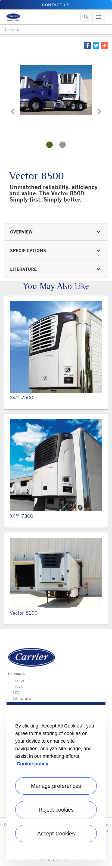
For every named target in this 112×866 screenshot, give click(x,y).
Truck (18, 686)
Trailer (18, 680)
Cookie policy (32, 763)
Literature (22, 698)
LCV (16, 692)
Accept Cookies (56, 834)
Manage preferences (56, 786)
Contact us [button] (56, 4)
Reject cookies (56, 810)
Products (16, 674)
